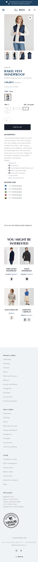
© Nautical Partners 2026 (19, 538)
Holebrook (7, 67)
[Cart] (34, 10)
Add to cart (17, 127)
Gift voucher (7, 493)
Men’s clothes (8, 409)
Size (5, 105)
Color (6, 91)
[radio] (8, 97)
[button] (29, 10)
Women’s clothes (9, 355)
